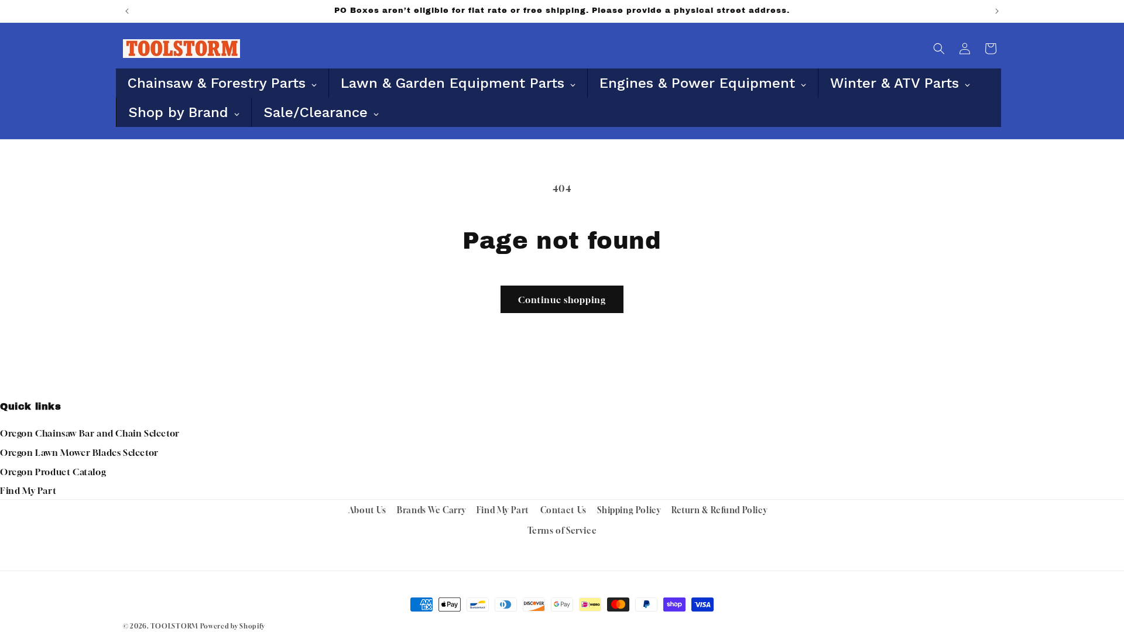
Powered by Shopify (232, 626)
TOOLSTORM (174, 626)
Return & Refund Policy (719, 510)
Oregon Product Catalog (53, 471)
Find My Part (28, 490)
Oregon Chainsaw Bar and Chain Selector (90, 433)
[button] (939, 48)
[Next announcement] (997, 11)
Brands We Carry (431, 510)
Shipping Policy (628, 510)
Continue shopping (562, 299)
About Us (367, 510)
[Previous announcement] (127, 11)
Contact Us (563, 510)
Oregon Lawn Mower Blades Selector (79, 452)
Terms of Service (562, 530)
